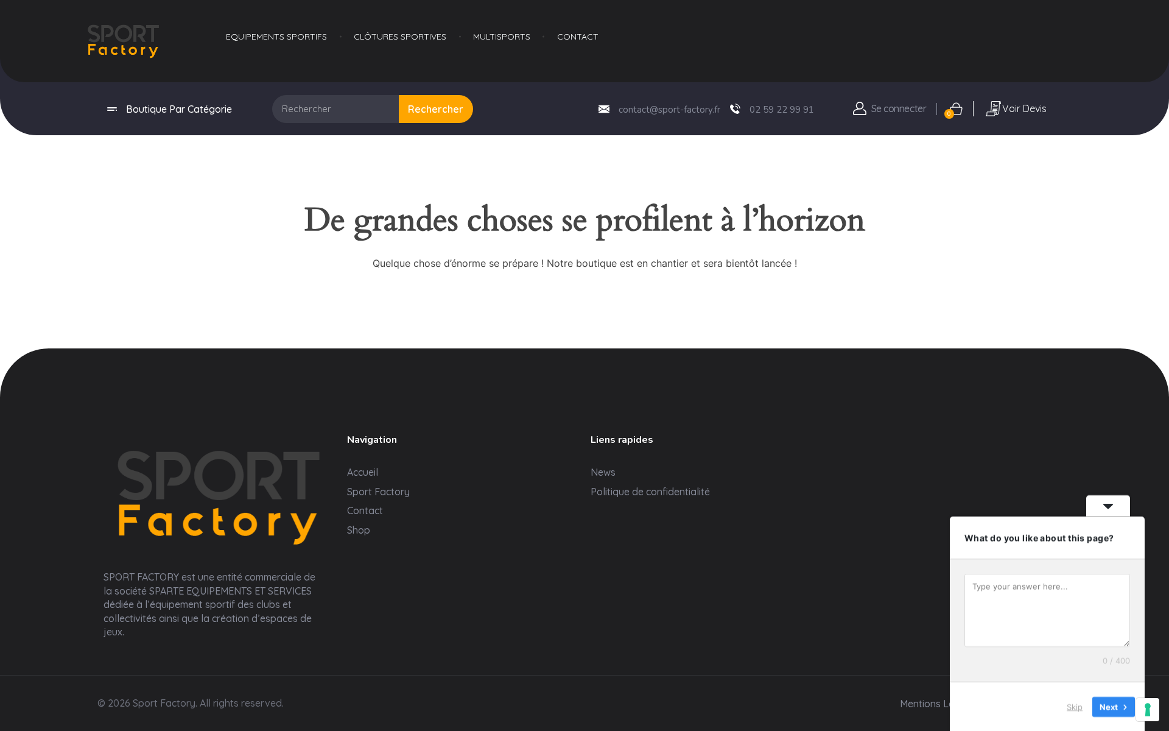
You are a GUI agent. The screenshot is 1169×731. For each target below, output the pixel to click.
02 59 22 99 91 (781, 110)
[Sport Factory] (219, 494)
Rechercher (435, 109)
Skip (1075, 706)
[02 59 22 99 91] (735, 109)
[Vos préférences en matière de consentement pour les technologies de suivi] (1147, 709)
